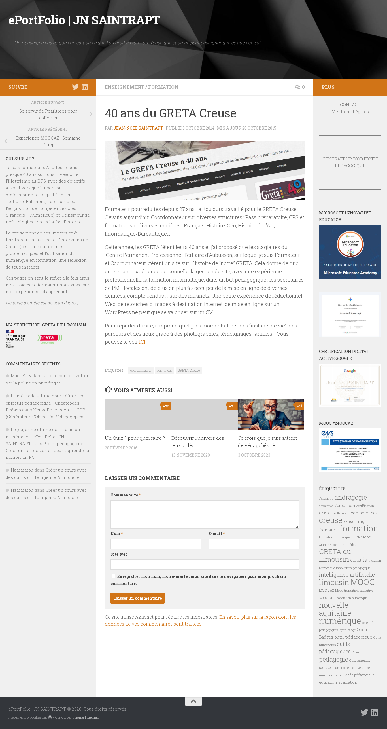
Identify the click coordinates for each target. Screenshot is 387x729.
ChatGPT (326, 513)
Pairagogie (359, 652)
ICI (142, 341)
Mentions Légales (350, 111)
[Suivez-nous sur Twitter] (75, 86)
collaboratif (342, 513)
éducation (328, 682)
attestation (326, 506)
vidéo (339, 675)
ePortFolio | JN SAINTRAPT (84, 20)
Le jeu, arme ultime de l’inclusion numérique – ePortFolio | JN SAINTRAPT (43, 436)
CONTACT (350, 104)
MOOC (362, 581)
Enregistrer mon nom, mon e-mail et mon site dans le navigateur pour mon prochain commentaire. (198, 580)
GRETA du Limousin (335, 555)
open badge (348, 630)
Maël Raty (21, 375)
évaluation (348, 682)
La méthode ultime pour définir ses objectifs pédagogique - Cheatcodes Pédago (45, 403)
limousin (334, 582)
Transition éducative (346, 668)
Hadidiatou (22, 470)
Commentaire (125, 495)
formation (359, 528)
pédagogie (333, 659)
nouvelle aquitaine (335, 609)
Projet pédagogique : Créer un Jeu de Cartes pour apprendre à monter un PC (47, 450)
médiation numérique (352, 598)
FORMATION (163, 87)
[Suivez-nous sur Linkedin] (84, 86)
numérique (340, 620)
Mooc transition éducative (354, 590)
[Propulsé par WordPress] (50, 717)
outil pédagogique (353, 637)
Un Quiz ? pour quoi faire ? (135, 438)
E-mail (217, 533)
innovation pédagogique (353, 568)
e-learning (353, 521)
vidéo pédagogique (360, 675)
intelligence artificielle (347, 574)
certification (365, 506)
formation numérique (334, 537)
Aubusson (345, 505)
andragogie (351, 497)
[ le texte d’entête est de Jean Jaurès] (42, 302)
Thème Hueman (86, 717)
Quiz (352, 660)
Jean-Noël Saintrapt (138, 128)
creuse (330, 520)
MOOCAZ (326, 590)
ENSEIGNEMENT (124, 87)
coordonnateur (141, 370)
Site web (118, 554)
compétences (364, 512)
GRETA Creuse (189, 370)
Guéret (355, 560)
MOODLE (327, 597)
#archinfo (326, 498)
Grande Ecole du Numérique (338, 545)
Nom (116, 533)
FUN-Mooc (361, 537)
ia (364, 559)
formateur (164, 370)
